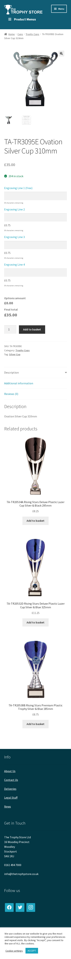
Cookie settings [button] (14, 950)
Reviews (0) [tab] (11, 394)
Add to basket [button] (35, 520)
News (7, 806)
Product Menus (25, 19)
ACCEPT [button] (32, 950)
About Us (9, 771)
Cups (20, 34)
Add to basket (32, 329)
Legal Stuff (10, 797)
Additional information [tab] (18, 383)
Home (11, 34)
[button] (61, 53)
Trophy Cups (32, 34)
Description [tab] (11, 372)
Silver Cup (14, 354)
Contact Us (11, 780)
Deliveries (10, 789)
